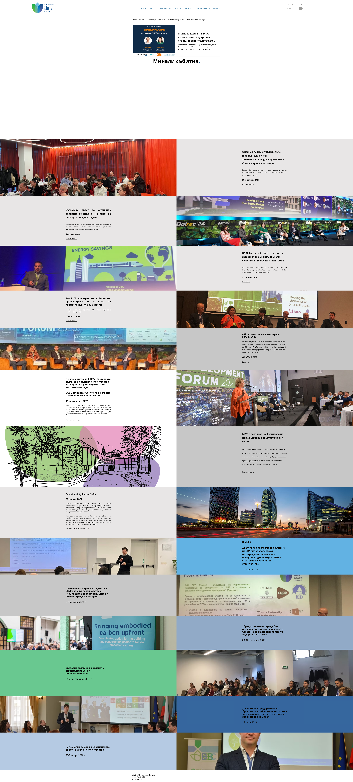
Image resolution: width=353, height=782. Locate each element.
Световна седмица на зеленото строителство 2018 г (85, 669)
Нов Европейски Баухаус (196, 20)
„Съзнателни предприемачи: (260, 708)
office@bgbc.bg (138, 779)
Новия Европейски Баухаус (273, 449)
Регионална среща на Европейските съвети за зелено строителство (88, 748)
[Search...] (300, 8)
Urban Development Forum (85, 395)
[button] (217, 20)
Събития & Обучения (176, 20)
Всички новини (138, 20)
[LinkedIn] (301, 4)
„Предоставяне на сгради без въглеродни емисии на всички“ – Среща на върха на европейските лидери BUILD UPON (262, 630)
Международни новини (156, 20)
